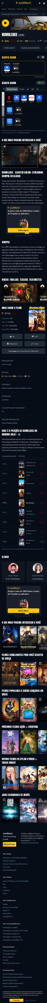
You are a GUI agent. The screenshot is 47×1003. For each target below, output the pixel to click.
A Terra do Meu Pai (9, 951)
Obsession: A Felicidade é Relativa (15, 858)
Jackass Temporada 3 (10, 986)
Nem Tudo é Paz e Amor (11, 963)
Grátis (21, 89)
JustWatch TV (8, 917)
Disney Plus (7, 913)
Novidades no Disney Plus (12, 937)
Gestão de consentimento (30, 843)
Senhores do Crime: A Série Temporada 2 (17, 977)
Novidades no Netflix (10, 927)
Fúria (5, 887)
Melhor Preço (12, 89)
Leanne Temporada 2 (10, 980)
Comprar (3, 122)
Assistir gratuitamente (30, 48)
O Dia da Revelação (10, 870)
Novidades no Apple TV (11, 934)
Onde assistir (9, 48)
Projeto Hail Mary (9, 861)
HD (32, 89)
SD (37, 89)
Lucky (5, 893)
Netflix (5, 904)
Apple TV (6, 910)
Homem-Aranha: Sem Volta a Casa (15, 864)
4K (28, 89)
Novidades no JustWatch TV (13, 940)
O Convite (6, 867)
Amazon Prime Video (10, 907)
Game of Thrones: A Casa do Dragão (15, 881)
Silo (4, 884)
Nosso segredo (8, 957)
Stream (7, 64)
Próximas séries (8, 970)
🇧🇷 (39, 83)
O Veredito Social (9, 954)
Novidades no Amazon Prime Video (15, 931)
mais (24, 163)
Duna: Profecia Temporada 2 (13, 974)
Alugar (16, 64)
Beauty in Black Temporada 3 (13, 983)
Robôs (29, 388)
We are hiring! (9, 844)
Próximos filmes (8, 947)
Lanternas (6, 890)
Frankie (5, 960)
